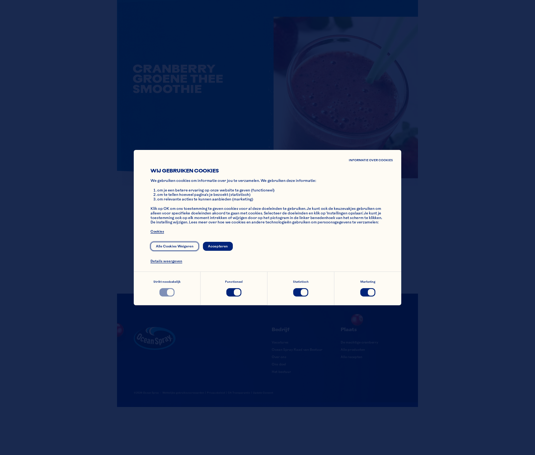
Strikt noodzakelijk (167, 281)
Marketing (367, 281)
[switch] (167, 292)
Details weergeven (166, 261)
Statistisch (301, 281)
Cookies (157, 231)
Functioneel (234, 281)
